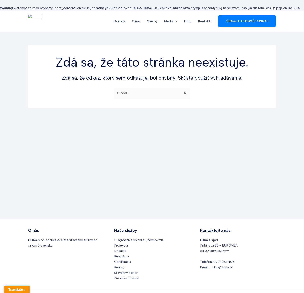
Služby (152, 21)
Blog (187, 21)
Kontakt (204, 21)
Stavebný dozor (126, 273)
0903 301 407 (223, 262)
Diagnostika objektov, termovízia (138, 240)
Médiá (169, 21)
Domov (119, 21)
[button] (176, 21)
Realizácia (121, 256)
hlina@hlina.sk (223, 267)
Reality (119, 267)
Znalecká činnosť (126, 278)
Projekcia (121, 245)
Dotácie (120, 251)
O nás (136, 21)
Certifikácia (122, 262)
